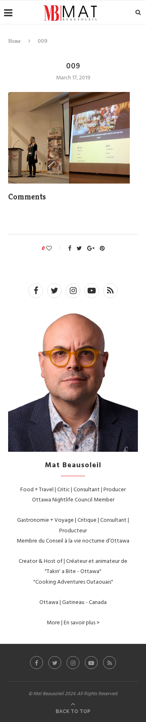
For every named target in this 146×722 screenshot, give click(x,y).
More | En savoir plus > (73, 622)
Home (14, 40)
